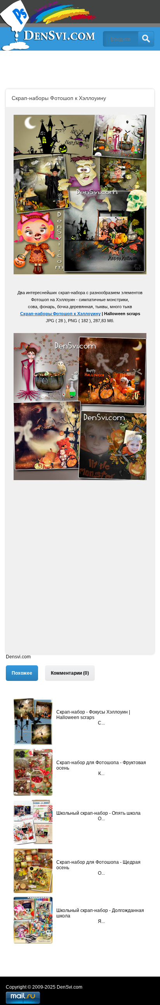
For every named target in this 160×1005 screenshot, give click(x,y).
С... (101, 723)
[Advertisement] (80, 574)
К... (101, 773)
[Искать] (146, 39)
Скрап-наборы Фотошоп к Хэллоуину (60, 313)
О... (101, 818)
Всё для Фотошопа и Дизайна (48, 25)
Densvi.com (18, 656)
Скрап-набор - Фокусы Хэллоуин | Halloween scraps (93, 714)
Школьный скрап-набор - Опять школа (98, 813)
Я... (101, 921)
